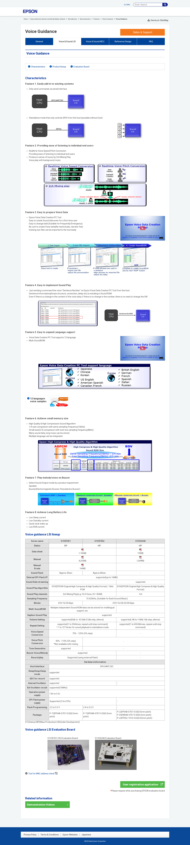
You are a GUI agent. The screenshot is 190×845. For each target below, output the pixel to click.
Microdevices (72, 19)
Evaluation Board (81, 67)
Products (97, 19)
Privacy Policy (30, 834)
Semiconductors (85, 19)
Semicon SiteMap (159, 20)
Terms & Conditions (50, 834)
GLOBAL (127, 5)
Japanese (86, 834)
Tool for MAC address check (41, 773)
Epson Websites (70, 834)
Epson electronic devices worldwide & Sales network (47, 19)
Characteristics (38, 67)
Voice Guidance (107, 19)
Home (26, 19)
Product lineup (59, 67)
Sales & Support (142, 32)
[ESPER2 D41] (142, 217)
